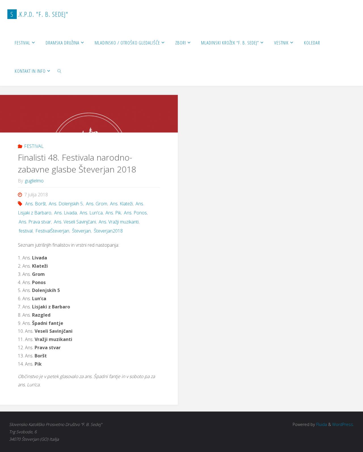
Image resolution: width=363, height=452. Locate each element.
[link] (59, 71)
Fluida (321, 424)
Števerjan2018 (108, 231)
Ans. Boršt (35, 204)
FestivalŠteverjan (52, 231)
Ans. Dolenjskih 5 (66, 204)
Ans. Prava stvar (35, 222)
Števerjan (81, 231)
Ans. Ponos (135, 213)
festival (26, 231)
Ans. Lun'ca (91, 213)
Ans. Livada (65, 213)
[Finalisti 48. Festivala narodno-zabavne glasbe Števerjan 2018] (89, 114)
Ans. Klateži (121, 204)
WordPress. (343, 424)
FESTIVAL (34, 146)
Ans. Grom (96, 204)
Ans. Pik (113, 213)
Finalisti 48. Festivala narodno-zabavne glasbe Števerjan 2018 (77, 163)
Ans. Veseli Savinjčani (75, 222)
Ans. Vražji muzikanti (119, 222)
